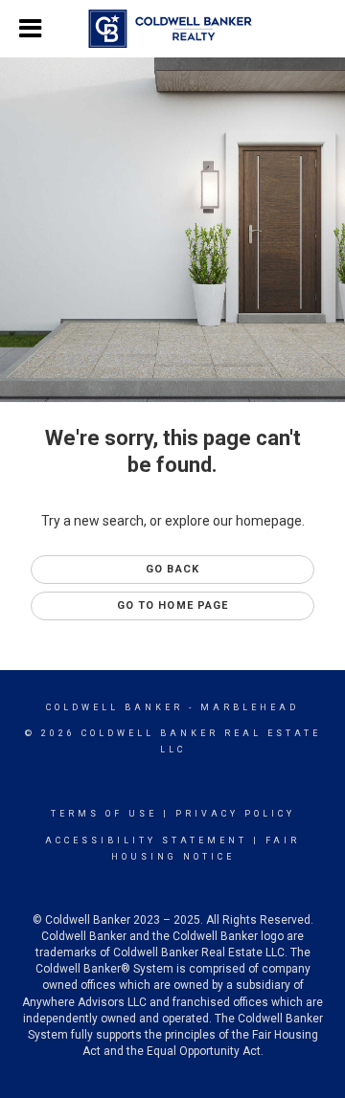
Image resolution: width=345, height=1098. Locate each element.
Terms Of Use (104, 813)
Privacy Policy (235, 813)
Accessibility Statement (146, 840)
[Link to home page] (173, 28)
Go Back (172, 569)
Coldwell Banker (114, 707)
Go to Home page (173, 605)
